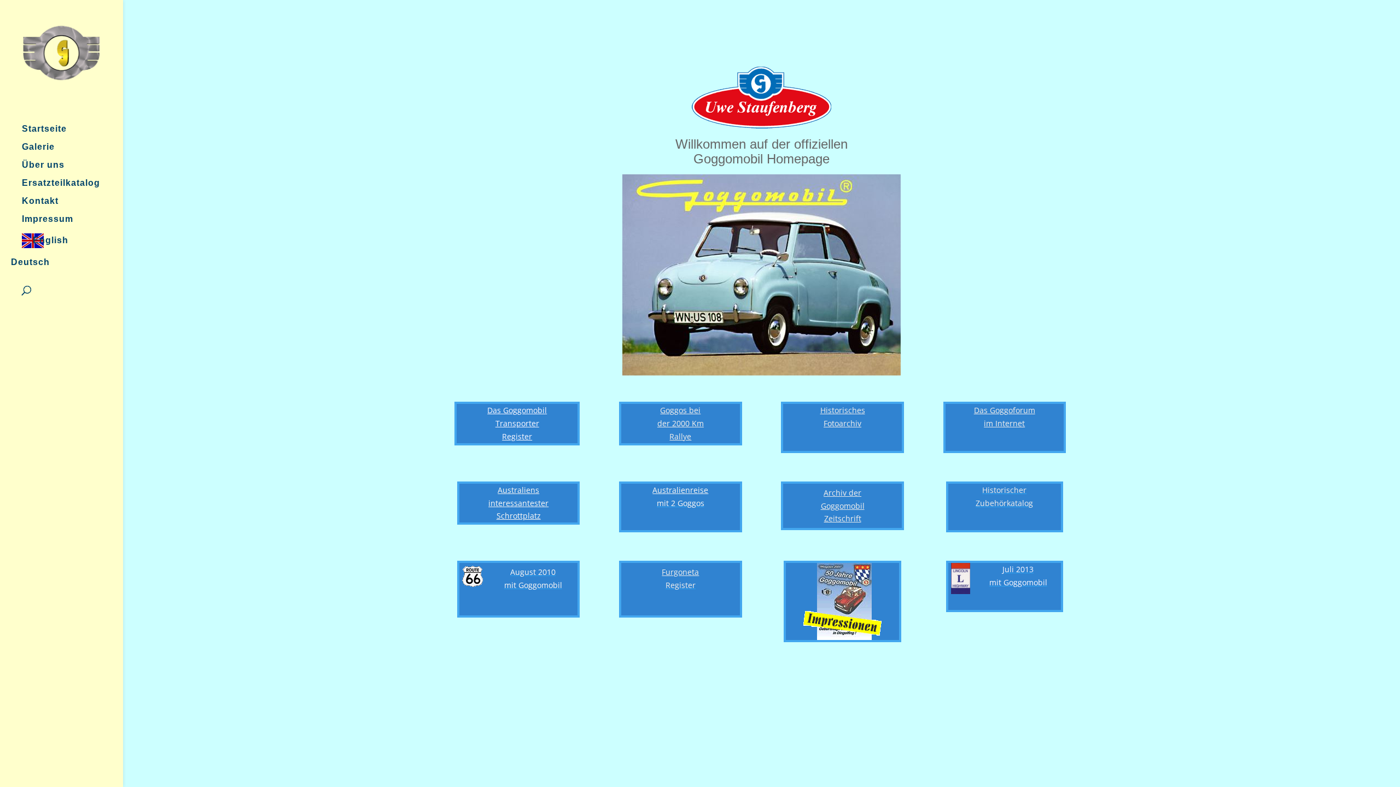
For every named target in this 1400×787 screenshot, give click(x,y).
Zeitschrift (842, 518)
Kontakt (40, 201)
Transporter (517, 423)
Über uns (43, 165)
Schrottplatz (519, 515)
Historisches (842, 410)
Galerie (38, 147)
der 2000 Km (680, 423)
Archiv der (842, 493)
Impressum (47, 219)
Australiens (518, 490)
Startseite (44, 129)
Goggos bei (680, 410)
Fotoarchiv (842, 423)
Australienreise (680, 490)
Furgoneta (680, 572)
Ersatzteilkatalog (61, 183)
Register (517, 436)
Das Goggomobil (517, 410)
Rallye (680, 436)
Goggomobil (843, 506)
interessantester (518, 503)
